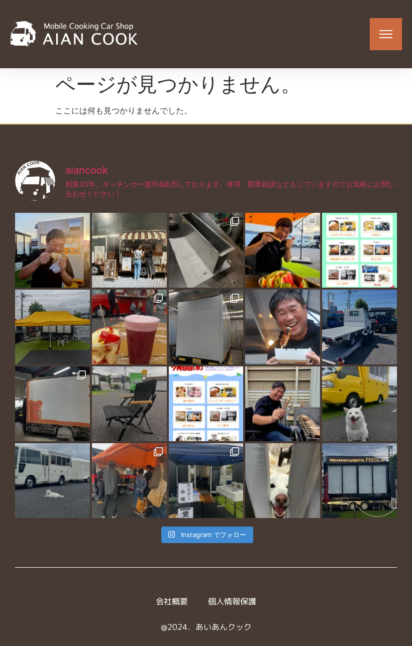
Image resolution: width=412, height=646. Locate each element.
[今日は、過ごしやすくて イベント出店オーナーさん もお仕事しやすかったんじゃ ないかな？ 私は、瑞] (52, 480)
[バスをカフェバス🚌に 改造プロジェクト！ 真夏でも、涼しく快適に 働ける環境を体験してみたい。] (129, 250)
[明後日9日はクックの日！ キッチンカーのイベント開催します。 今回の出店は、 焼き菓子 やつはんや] (206, 403)
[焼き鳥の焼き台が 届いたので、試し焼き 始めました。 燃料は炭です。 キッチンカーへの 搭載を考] (282, 403)
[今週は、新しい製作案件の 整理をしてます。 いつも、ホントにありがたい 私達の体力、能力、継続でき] (359, 403)
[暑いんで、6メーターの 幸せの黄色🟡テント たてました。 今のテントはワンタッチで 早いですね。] (52, 327)
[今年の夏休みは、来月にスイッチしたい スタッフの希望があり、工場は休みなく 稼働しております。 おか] (206, 250)
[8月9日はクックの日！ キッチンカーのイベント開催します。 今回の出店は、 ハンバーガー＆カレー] (359, 250)
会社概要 (172, 601)
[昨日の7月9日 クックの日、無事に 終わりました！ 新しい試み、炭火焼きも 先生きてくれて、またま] (359, 327)
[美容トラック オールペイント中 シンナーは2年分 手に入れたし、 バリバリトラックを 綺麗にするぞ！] (206, 327)
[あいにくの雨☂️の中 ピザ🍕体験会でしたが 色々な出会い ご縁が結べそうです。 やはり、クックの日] (129, 480)
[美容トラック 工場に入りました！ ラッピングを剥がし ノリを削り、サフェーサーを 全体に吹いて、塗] (52, 403)
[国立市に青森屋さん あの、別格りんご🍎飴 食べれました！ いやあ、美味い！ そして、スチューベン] (129, 327)
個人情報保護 (232, 601)
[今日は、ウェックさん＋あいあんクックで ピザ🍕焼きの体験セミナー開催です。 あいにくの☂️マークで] (206, 480)
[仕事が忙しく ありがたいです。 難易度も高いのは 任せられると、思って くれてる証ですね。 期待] (282, 480)
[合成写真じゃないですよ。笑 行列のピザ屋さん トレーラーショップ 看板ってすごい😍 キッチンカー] (359, 480)
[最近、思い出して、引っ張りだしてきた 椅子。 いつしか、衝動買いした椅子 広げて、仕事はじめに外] (129, 403)
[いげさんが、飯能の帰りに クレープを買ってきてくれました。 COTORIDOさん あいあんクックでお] (52, 250)
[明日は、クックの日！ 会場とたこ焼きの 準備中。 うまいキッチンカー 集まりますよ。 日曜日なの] (282, 250)
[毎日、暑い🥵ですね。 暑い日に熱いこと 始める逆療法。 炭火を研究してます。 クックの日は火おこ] (282, 327)
